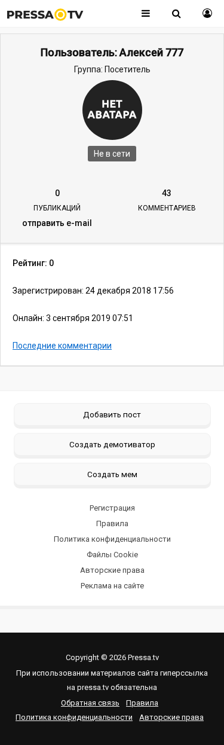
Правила (112, 523)
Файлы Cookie (112, 554)
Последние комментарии (62, 345)
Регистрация (112, 507)
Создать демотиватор (112, 444)
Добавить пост (112, 414)
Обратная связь (90, 702)
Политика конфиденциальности (112, 539)
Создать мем (112, 474)
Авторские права (112, 570)
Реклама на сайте (112, 585)
